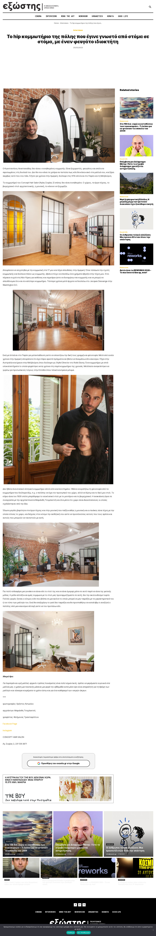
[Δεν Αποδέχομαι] (153, 930)
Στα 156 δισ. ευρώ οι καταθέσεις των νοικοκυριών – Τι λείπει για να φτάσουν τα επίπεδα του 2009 (136, 127)
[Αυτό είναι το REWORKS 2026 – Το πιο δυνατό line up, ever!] (136, 254)
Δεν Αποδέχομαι (84, 932)
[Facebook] (75, 904)
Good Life (123, 159)
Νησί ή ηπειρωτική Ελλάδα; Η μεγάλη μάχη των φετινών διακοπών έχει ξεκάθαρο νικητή (136, 201)
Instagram (7, 730)
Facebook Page (10, 724)
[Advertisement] (78, 71)
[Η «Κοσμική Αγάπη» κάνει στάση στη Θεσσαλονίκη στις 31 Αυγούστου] (134, 868)
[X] (84, 904)
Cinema (7, 879)
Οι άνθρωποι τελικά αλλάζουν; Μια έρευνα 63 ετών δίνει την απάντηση (135, 237)
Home (56, 23)
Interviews (64, 23)
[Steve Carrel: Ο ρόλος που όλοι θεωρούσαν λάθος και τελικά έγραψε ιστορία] (21, 868)
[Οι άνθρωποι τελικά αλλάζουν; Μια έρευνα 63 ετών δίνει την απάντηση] (136, 219)
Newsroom (124, 121)
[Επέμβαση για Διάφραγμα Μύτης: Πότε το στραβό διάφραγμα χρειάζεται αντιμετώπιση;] (136, 145)
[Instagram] (79, 904)
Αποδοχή (70, 932)
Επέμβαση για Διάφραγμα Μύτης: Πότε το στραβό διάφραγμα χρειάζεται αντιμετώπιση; (133, 165)
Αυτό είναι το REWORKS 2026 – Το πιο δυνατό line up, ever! (135, 271)
